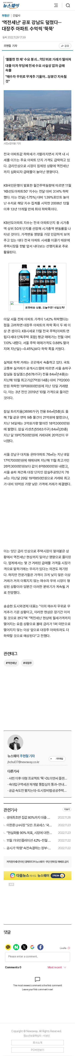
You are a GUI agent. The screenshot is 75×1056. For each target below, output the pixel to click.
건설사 (16, 15)
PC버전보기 (37, 1049)
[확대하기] (37, 93)
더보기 (67, 809)
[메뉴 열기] (54, 5)
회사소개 (37, 1042)
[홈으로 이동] (11, 5)
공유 (66, 45)
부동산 (6, 15)
